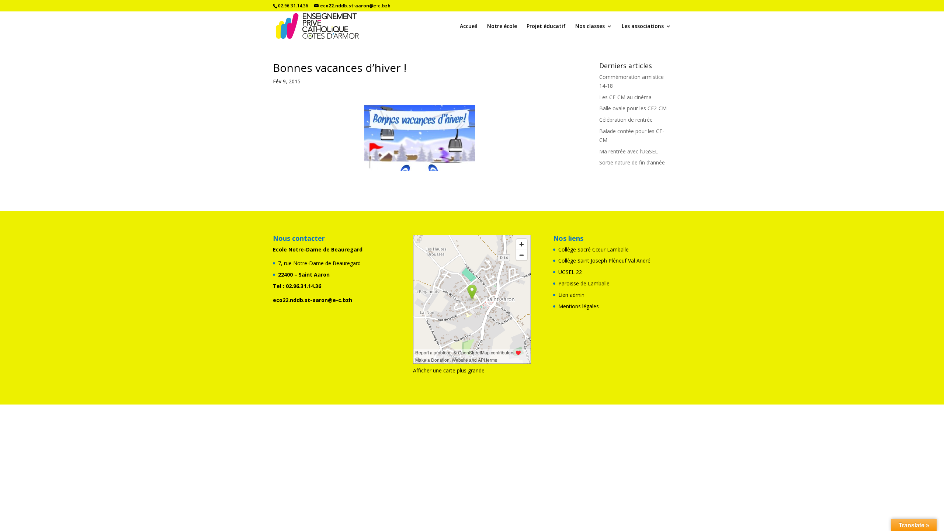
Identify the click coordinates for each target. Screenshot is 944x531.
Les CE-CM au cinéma (625, 97)
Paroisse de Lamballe (584, 283)
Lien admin (571, 294)
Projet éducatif (546, 27)
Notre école (502, 27)
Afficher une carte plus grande (449, 370)
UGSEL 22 (570, 271)
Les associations (643, 27)
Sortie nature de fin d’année (632, 162)
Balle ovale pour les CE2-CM (633, 108)
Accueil (469, 27)
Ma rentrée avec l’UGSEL (628, 151)
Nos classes (590, 27)
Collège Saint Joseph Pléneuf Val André (604, 260)
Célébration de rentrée (626, 119)
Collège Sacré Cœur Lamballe (593, 249)
